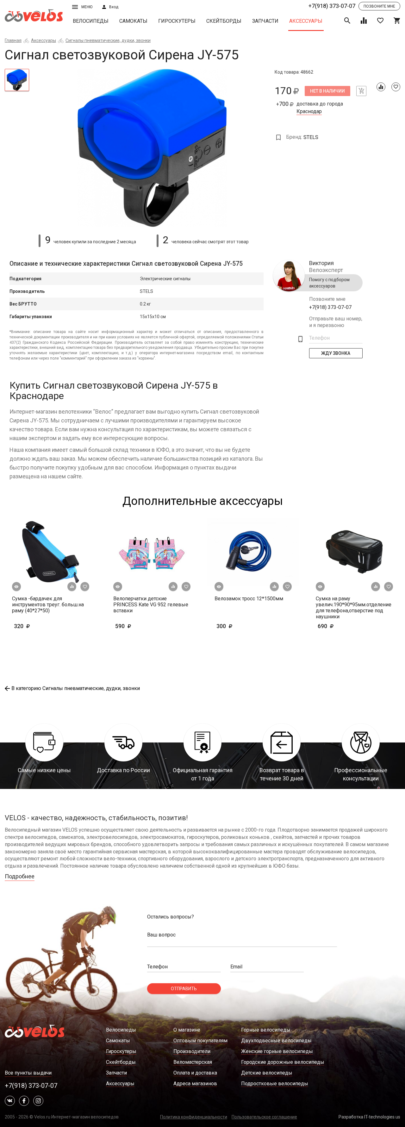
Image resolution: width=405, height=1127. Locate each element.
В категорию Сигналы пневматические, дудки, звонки (75, 688)
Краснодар (309, 111)
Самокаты (133, 21)
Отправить (184, 988)
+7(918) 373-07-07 (331, 6)
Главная (13, 40)
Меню (86, 7)
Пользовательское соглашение (264, 1116)
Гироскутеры (177, 21)
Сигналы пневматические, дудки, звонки (108, 40)
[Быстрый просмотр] (16, 586)
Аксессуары (305, 21)
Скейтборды (223, 21)
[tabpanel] (152, 148)
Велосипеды (91, 21)
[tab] (17, 80)
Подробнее (19, 876)
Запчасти (265, 21)
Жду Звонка (336, 353)
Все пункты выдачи (28, 1073)
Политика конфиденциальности (193, 1116)
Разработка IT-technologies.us (369, 1116)
